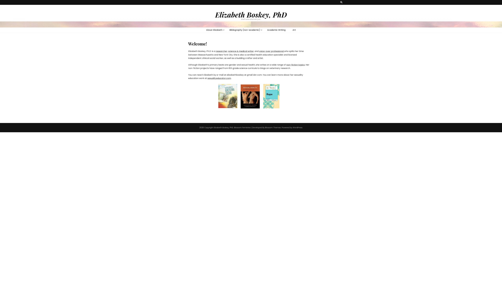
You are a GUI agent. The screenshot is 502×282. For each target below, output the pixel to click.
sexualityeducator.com (219, 78)
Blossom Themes (273, 127)
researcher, (222, 51)
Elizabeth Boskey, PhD (251, 14)
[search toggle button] (341, 2)
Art (294, 29)
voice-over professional (271, 51)
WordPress (297, 127)
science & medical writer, (241, 51)
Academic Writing (276, 29)
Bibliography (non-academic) (244, 29)
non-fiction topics (295, 64)
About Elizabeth (214, 29)
